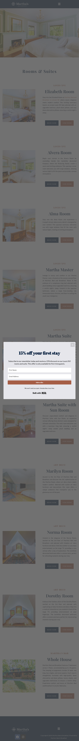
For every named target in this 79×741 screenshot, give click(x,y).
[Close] (73, 345)
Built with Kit (39, 393)
